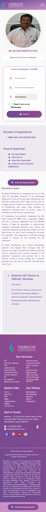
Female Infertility (11, 372)
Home (6, 392)
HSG (28, 368)
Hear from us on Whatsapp (20, 106)
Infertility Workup (11, 363)
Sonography (9, 379)
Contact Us (9, 406)
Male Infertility (10, 370)
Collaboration (9, 401)
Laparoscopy (9, 368)
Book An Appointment (24, 182)
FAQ (5, 396)
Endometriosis (32, 361)
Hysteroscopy (32, 370)
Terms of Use (16, 451)
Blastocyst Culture (12, 382)
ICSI (5, 365)
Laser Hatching (32, 375)
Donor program (32, 365)
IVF (5, 361)
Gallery (7, 403)
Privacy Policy (27, 451)
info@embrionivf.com (16, 429)
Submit (26, 114)
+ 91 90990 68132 (14, 426)
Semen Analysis (10, 375)
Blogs (6, 399)
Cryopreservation (33, 363)
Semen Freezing (32, 377)
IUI (5, 377)
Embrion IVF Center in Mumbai (23, 57)
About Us (8, 394)
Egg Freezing (31, 372)
